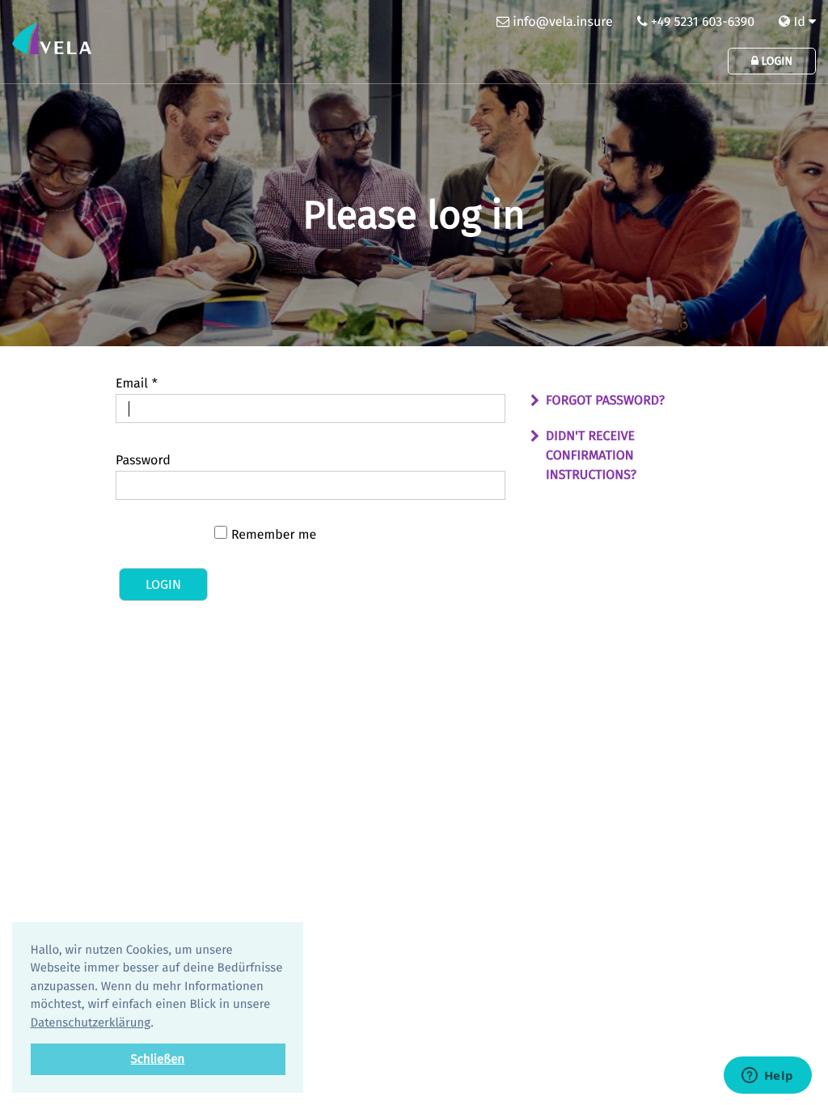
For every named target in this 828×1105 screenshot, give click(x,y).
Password (143, 460)
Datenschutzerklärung (91, 1022)
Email (137, 384)
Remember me (273, 535)
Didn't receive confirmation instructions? (591, 456)
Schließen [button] (158, 1059)
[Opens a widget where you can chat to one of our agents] (767, 1076)
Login (775, 61)
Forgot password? (605, 401)
